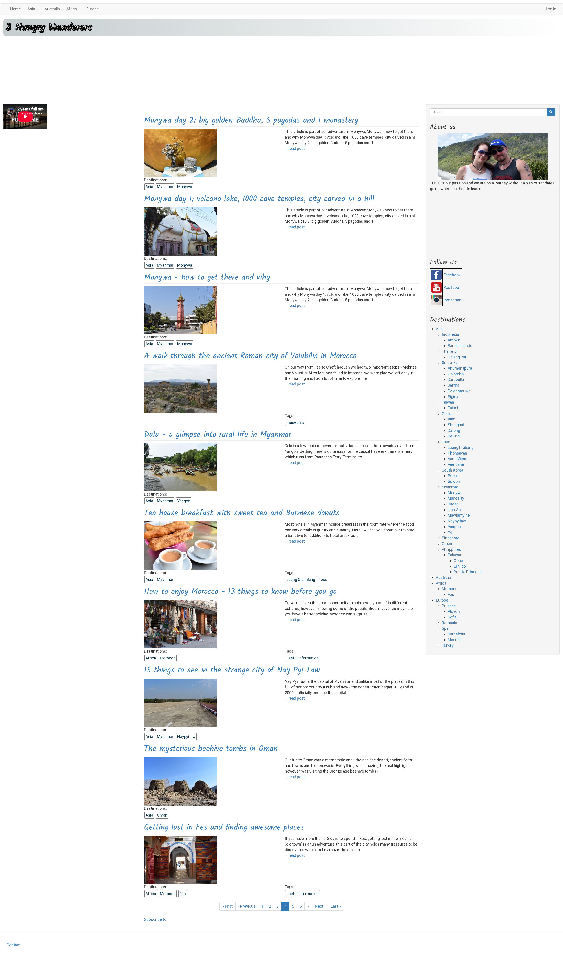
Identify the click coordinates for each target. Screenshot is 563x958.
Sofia (452, 617)
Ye (450, 532)
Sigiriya (454, 396)
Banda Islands (460, 345)
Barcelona (456, 634)
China (447, 413)
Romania (449, 622)
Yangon (183, 501)
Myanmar (165, 186)
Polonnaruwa (459, 391)
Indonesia (450, 334)
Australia (52, 9)
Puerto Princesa (468, 571)
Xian (451, 419)
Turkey (448, 645)
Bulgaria (449, 606)
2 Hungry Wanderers (48, 27)
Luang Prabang (460, 447)
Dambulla (456, 379)
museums (295, 422)
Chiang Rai (457, 357)
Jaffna (453, 385)
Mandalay (456, 498)
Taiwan (448, 402)
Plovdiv (454, 611)
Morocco (167, 658)
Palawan (455, 554)
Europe (93, 9)
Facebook (452, 275)
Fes (182, 893)
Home (15, 9)
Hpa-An (454, 509)
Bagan (453, 504)
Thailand (449, 351)
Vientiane (456, 464)
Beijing (454, 436)
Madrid (454, 639)
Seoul (453, 475)
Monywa (184, 186)
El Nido (460, 566)
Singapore (450, 538)
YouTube (451, 287)
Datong (454, 430)
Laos (446, 441)
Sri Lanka (449, 362)
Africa (72, 9)
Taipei (453, 408)
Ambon (454, 340)
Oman (162, 815)
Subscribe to (155, 919)
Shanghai (456, 424)
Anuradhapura (460, 368)
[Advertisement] (281, 70)
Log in (551, 9)
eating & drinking (300, 579)
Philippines (451, 549)
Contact (13, 945)
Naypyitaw (186, 736)
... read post (295, 148)
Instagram (452, 300)
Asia (31, 9)
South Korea (452, 470)
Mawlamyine (459, 515)
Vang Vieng (457, 458)
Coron (459, 560)
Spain (446, 628)
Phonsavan (457, 453)
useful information (302, 658)
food (323, 579)
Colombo (456, 374)
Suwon (454, 481)
